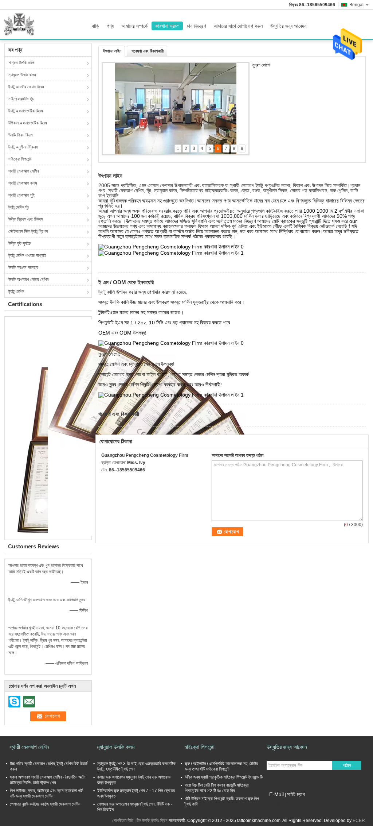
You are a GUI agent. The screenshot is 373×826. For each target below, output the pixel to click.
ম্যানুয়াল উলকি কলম (22, 74)
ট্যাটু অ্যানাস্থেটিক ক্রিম (25, 110)
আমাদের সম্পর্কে (134, 26)
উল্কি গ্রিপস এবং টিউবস (25, 219)
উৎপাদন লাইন (112, 51)
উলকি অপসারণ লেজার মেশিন (28, 279)
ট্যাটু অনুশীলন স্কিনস (23, 147)
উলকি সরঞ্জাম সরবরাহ (23, 267)
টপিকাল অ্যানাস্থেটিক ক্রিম (27, 123)
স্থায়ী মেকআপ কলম (22, 183)
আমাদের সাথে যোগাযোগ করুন (238, 26)
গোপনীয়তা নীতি (122, 820)
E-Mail (276, 794)
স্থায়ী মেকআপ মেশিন (23, 171)
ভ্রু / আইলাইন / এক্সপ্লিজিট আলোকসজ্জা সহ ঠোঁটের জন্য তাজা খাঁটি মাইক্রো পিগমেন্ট (221, 766)
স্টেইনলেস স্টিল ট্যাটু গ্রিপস (28, 231)
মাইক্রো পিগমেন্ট (20, 159)
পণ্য (110, 26)
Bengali (357, 4)
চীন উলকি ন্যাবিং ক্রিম (152, 820)
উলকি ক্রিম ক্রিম (20, 135)
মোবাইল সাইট (280, 803)
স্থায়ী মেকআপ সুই (21, 195)
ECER (359, 820)
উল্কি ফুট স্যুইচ (19, 243)
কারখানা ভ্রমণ (167, 26)
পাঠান (347, 765)
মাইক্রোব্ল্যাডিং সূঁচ (21, 98)
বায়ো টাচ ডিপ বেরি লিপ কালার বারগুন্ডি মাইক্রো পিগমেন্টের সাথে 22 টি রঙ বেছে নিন (216, 788)
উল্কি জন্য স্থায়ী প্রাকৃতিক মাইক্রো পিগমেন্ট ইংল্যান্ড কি (224, 777)
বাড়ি (95, 26)
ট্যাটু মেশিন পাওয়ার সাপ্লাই (27, 255)
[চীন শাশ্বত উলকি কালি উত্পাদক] (21, 24)
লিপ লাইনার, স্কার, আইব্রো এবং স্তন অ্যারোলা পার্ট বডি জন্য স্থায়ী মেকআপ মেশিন (46, 793)
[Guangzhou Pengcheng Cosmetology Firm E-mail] (115, 479)
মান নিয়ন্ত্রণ (196, 26)
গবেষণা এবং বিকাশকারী (147, 51)
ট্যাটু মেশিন (16, 291)
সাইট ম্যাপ (296, 794)
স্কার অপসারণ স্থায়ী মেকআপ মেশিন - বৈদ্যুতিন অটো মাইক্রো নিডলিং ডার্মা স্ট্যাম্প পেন (47, 780)
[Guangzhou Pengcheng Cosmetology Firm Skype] (105, 479)
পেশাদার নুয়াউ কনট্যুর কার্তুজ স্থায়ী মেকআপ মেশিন (45, 804)
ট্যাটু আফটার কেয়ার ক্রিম (26, 86)
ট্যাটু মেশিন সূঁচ (18, 207)
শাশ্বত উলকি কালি (21, 62)
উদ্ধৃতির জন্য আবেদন (288, 26)
